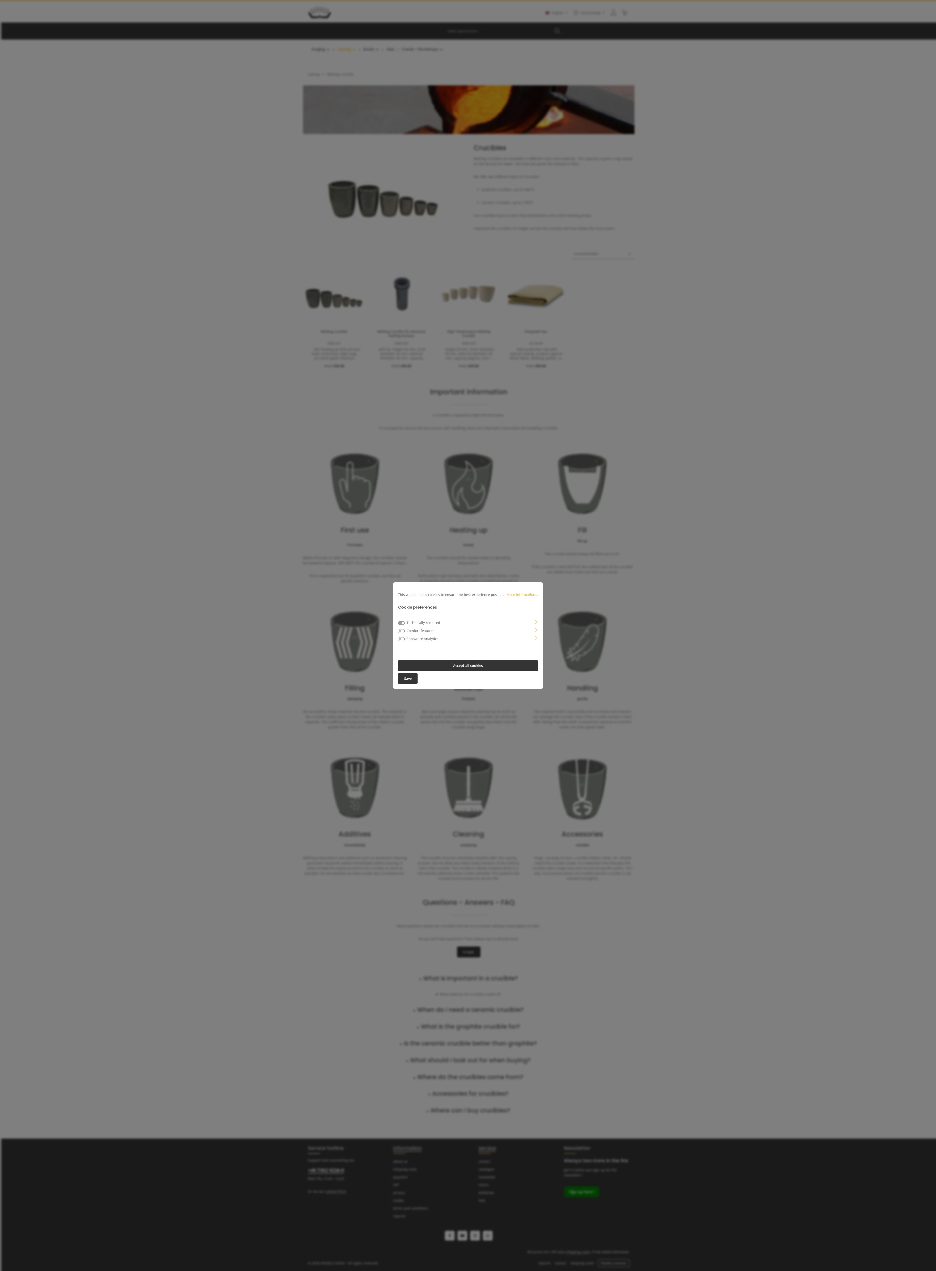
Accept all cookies (468, 665)
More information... (522, 594)
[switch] (401, 631)
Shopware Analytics (423, 638)
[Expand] (536, 621)
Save (408, 678)
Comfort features (420, 630)
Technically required (423, 622)
